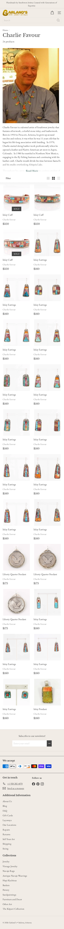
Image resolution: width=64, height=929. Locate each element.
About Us (7, 801)
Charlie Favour (9, 219)
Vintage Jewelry (10, 866)
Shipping (7, 843)
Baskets (6, 885)
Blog (5, 805)
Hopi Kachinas (10, 880)
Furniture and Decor (12, 899)
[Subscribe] (49, 743)
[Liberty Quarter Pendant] (16, 557)
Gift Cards (8, 815)
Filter (8, 178)
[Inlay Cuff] (16, 197)
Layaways (7, 820)
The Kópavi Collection (13, 908)
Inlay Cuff (8, 214)
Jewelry (6, 861)
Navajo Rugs (9, 870)
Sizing (5, 848)
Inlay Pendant (40, 709)
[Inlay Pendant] (47, 692)
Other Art (7, 904)
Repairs (6, 829)
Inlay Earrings (40, 259)
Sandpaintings (9, 894)
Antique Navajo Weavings (15, 875)
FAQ (5, 810)
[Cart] (52, 12)
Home (5, 30)
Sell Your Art (9, 839)
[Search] (58, 20)
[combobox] (32, 20)
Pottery (6, 889)
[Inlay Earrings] (47, 242)
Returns (6, 834)
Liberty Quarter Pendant (14, 574)
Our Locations (9, 824)
